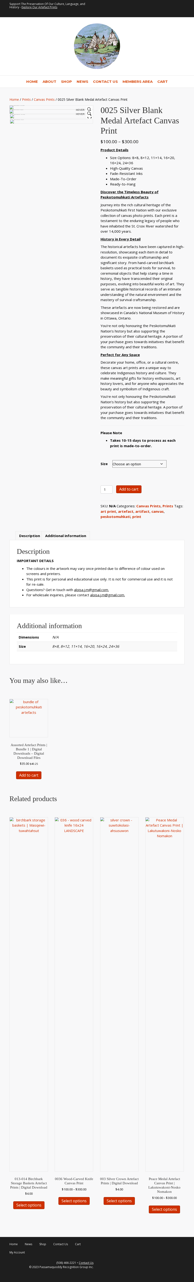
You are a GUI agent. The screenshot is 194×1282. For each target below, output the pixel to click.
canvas (157, 511)
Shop (66, 81)
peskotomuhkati (115, 516)
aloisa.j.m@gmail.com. (91, 589)
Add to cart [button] (28, 775)
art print (108, 511)
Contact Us (105, 81)
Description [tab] (29, 535)
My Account (17, 1252)
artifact (142, 511)
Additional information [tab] (65, 535)
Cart (162, 81)
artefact (125, 511)
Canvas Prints (44, 99)
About (49, 81)
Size (104, 463)
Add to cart (128, 489)
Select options (28, 1205)
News (82, 81)
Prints (26, 99)
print (136, 516)
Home (32, 81)
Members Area (138, 81)
